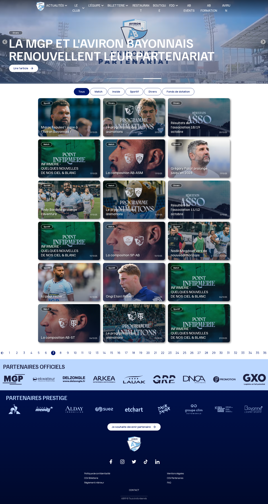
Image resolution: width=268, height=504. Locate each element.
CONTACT (134, 490)
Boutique (159, 8)
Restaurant (141, 8)
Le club (76, 8)
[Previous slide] (4, 41)
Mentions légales (175, 473)
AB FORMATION (209, 8)
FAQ (169, 482)
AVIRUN (226, 8)
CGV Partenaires (175, 478)
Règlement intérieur (94, 482)
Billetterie (116, 5)
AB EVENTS (189, 8)
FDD (172, 5)
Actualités (55, 5)
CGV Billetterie (91, 478)
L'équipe (94, 5)
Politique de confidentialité (97, 473)
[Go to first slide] (263, 41)
